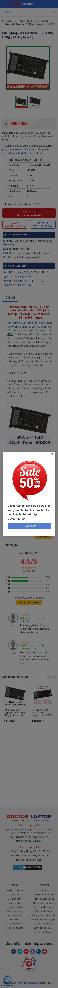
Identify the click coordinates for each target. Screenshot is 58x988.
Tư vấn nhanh (29, 526)
